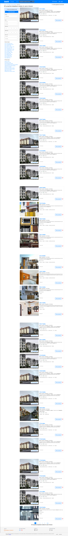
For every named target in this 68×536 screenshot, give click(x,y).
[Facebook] (35, 530)
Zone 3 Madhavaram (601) (8, 54)
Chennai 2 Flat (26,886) (8, 66)
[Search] (33, 1)
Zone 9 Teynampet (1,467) (8, 47)
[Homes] (20, 530)
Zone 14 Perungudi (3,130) (8, 43)
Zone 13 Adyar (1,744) (8, 45)
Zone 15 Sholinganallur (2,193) (9, 44)
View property (58, 20)
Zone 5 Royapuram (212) (8, 56)
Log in (61, 1)
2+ (11, 28)
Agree (57, 534)
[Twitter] (37, 530)
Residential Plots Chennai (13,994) (10, 71)
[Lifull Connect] (8, 530)
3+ (14, 28)
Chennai (18, 4)
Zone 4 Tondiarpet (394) (8, 55)
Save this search (11, 11)
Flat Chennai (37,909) (8, 62)
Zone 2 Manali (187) (7, 57)
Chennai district (13, 4)
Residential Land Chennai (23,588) (9, 67)
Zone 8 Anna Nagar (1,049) (8, 52)
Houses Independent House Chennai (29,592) (11, 64)
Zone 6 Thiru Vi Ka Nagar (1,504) (9, 46)
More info (10, 534)
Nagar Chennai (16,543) (8, 70)
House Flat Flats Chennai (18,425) (9, 69)
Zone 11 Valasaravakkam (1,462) (9, 49)
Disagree (60, 534)
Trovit (5, 4)
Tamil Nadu (8, 4)
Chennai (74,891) (7, 61)
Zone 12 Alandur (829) (8, 53)
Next (47, 523)
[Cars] (22, 530)
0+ (6, 28)
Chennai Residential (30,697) (9, 63)
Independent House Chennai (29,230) (10, 65)
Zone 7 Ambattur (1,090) (8, 51)
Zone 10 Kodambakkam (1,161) (9, 50)
